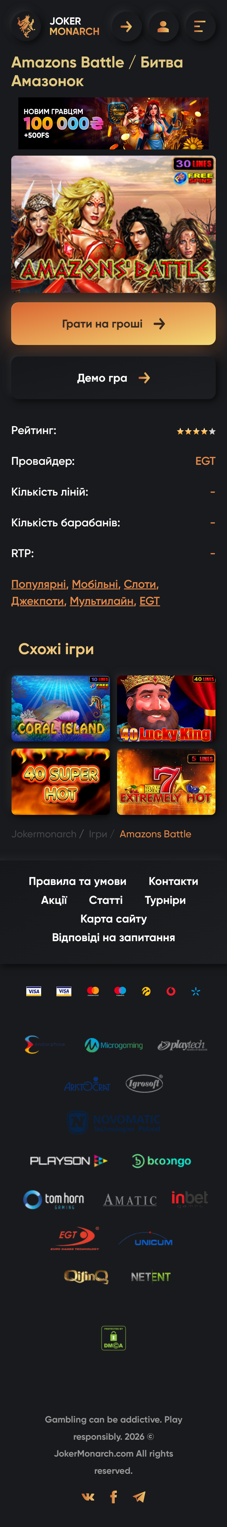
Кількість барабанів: (65, 522)
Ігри (98, 834)
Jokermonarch (44, 834)
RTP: (22, 553)
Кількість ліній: (49, 492)
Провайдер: (43, 461)
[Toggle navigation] (201, 26)
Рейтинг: (33, 430)
